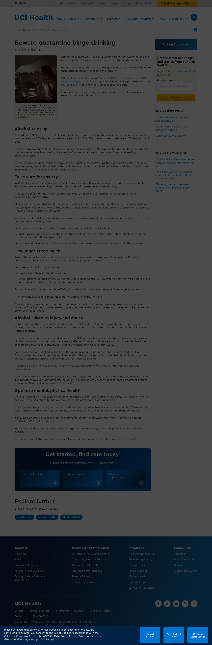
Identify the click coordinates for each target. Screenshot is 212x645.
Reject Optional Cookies (174, 635)
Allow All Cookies (150, 635)
